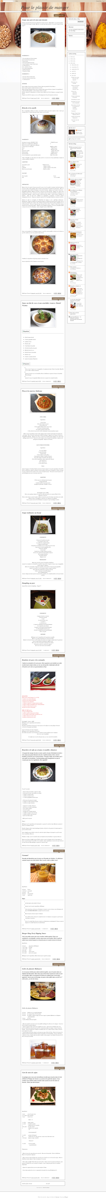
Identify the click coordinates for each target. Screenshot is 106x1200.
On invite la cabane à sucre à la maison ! (79, 234)
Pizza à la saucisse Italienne (32, 391)
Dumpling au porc (28, 583)
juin (73, 75)
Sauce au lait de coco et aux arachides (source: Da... (75, 87)
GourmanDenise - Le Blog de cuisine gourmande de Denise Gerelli (76, 318)
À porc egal (73, 198)
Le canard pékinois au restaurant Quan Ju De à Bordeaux (79, 225)
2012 (71, 61)
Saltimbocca (73, 175)
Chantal (79, 130)
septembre (74, 69)
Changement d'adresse (75, 268)
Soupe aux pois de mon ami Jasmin (34, 20)
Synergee (57, 1197)
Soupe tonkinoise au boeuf (31, 513)
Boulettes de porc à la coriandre (33, 660)
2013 (71, 59)
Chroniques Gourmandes (73, 273)
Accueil (48, 1183)
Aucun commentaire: (45, 98)
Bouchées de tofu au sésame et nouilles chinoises (39, 750)
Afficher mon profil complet (79, 133)
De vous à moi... (74, 254)
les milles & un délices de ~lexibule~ (76, 191)
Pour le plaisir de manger (45, 7)
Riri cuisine (73, 266)
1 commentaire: (46, 650)
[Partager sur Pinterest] (58, 98)
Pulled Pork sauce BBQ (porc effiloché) (79, 305)
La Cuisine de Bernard (76, 173)
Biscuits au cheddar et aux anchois (79, 246)
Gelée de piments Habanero (32, 969)
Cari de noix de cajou (29, 1072)
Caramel (25, 855)
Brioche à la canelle (29, 108)
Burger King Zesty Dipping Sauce (34, 933)
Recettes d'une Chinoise (74, 220)
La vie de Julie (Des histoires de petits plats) (75, 301)
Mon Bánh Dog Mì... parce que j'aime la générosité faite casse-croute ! (79, 154)
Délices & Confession (76, 232)
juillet (73, 73)
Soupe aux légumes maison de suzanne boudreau (78, 183)
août (73, 71)
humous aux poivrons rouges (79, 165)
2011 (71, 63)
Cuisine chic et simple (76, 179)
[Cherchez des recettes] (74, 139)
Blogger (66, 1197)
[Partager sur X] (55, 98)
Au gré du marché (75, 209)
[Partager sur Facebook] (57, 98)
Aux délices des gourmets (74, 162)
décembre (74, 65)
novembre (74, 67)
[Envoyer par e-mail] (52, 98)
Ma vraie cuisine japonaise (74, 313)
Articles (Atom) (46, 1187)
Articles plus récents (27, 1183)
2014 (71, 56)
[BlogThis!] (54, 98)
